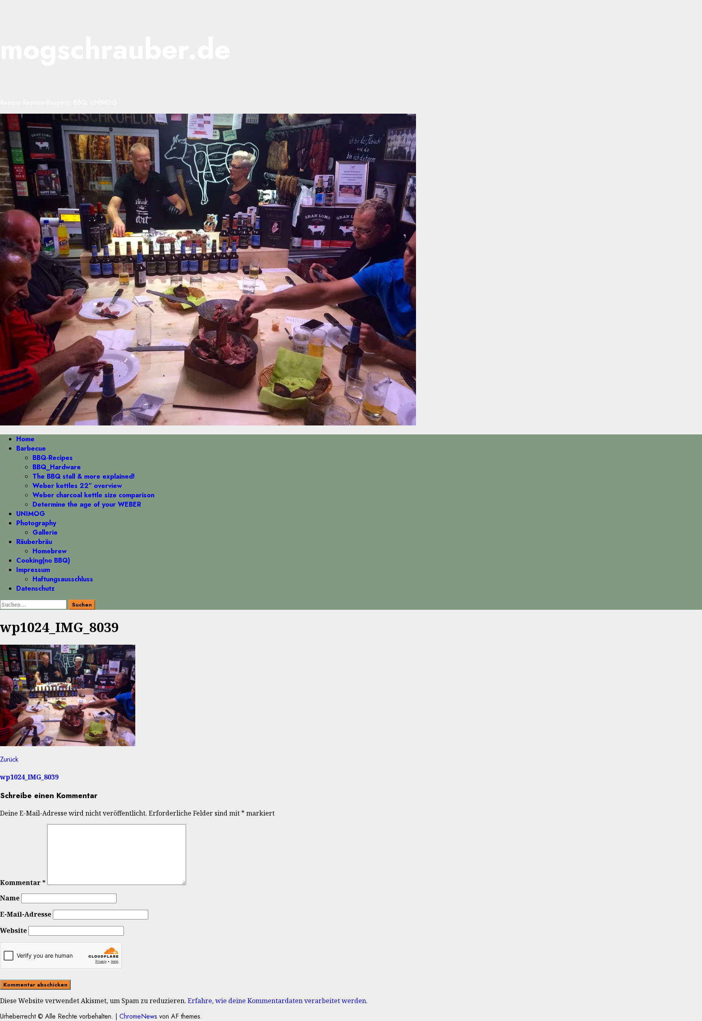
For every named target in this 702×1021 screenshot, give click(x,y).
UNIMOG (30, 513)
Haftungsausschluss (62, 579)
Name (10, 898)
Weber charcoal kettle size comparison (93, 495)
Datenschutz (35, 588)
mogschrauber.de (115, 48)
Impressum (33, 569)
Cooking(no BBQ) (43, 560)
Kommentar (23, 882)
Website (13, 930)
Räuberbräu (34, 541)
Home (25, 439)
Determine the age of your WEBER (86, 504)
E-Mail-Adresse (25, 914)
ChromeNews (138, 1016)
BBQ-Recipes (52, 457)
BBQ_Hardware (56, 467)
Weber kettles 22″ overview (77, 485)
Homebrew (49, 551)
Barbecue (31, 448)
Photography (36, 523)
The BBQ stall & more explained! (83, 476)
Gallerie (45, 532)
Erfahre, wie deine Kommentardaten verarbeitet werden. (278, 1000)
